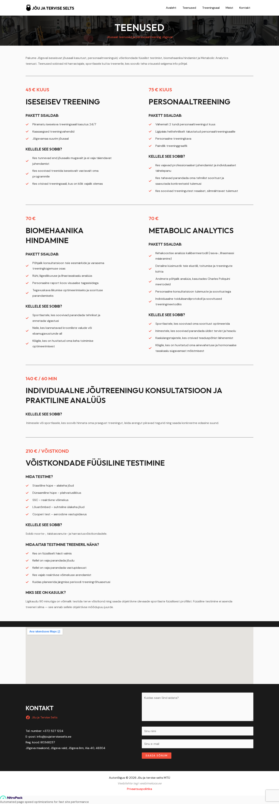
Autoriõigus (117, 778)
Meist (229, 8)
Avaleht (171, 8)
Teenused (189, 8)
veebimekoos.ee (150, 783)
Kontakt (244, 8)
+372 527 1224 (53, 731)
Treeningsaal (211, 8)
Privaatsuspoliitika (139, 789)
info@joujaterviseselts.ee (54, 737)
